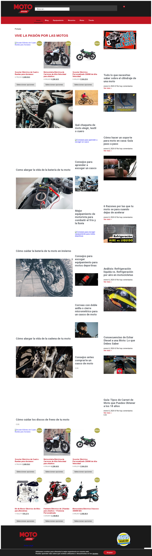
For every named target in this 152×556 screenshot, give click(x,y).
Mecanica (71, 20)
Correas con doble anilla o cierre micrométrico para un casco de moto (86, 310)
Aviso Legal (28, 546)
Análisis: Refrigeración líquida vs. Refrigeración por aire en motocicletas (118, 272)
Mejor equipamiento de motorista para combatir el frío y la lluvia (85, 217)
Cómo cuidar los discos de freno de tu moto (42, 419)
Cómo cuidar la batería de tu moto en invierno (43, 251)
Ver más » (108, 88)
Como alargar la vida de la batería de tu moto (43, 169)
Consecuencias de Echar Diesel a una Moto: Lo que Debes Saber (119, 340)
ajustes (95, 553)
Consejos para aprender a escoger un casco (85, 165)
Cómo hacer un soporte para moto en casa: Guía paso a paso (118, 140)
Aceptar (110, 552)
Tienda (91, 20)
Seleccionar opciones (25, 85)
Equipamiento (58, 20)
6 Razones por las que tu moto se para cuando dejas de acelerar (118, 209)
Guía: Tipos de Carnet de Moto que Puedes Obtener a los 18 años (119, 403)
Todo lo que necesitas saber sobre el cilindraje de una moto (120, 78)
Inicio (38, 20)
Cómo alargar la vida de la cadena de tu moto (43, 338)
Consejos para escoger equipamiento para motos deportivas (86, 261)
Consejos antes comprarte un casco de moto (84, 360)
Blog (47, 20)
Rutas (82, 20)
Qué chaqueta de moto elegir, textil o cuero (85, 128)
